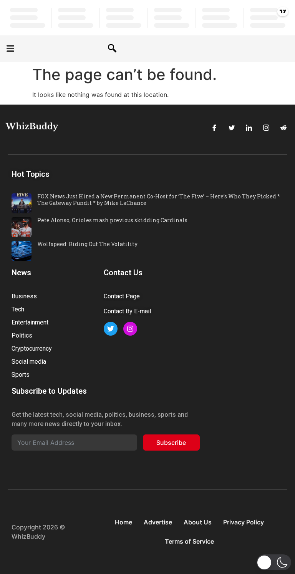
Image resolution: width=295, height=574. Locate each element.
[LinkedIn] (249, 127)
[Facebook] (214, 127)
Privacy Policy (243, 522)
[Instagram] (266, 127)
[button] (10, 49)
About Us (198, 522)
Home (123, 522)
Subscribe (171, 442)
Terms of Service (189, 541)
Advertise (158, 522)
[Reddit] (283, 127)
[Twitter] (231, 127)
